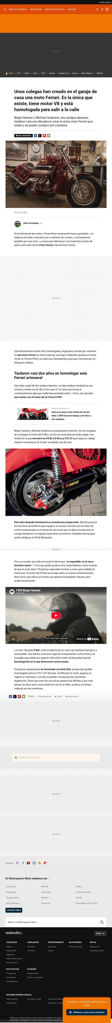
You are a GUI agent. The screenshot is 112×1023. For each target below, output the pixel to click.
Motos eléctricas (55, 9)
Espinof (51, 951)
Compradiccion (12, 981)
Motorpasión (94, 947)
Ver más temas (14, 910)
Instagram (107, 9)
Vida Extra (31, 951)
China (11, 73)
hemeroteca (72, 696)
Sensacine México (55, 999)
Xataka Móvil (11, 951)
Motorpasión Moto (97, 951)
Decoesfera (10, 977)
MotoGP (72, 9)
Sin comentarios (24, 136)
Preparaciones (45, 696)
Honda (79, 897)
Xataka (9, 947)
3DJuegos (31, 947)
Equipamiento (12, 897)
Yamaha (44, 897)
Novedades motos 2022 (87, 903)
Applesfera (10, 955)
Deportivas (36, 9)
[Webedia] (105, 2)
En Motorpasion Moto (61, 408)
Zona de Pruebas (18, 9)
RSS (39, 862)
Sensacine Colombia (56, 1003)
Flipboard (44, 135)
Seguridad (10, 892)
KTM (43, 73)
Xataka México (12, 999)
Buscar (101, 922)
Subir (98, 933)
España (52, 73)
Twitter (97, 9)
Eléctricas (45, 903)
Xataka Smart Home (14, 959)
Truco (35, 73)
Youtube (28, 862)
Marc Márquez (87, 73)
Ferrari (59, 696)
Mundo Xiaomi (11, 962)
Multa (27, 73)
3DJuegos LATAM (34, 999)
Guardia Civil (63, 73)
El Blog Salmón (33, 973)
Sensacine (52, 947)
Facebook (102, 9)
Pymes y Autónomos (35, 977)
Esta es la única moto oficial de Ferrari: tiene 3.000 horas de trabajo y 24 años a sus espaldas (71, 416)
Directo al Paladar (75, 947)
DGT (19, 73)
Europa (75, 73)
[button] (32, 223)
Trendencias (11, 973)
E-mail (48, 135)
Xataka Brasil (11, 1003)
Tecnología (46, 892)
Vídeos (79, 886)
